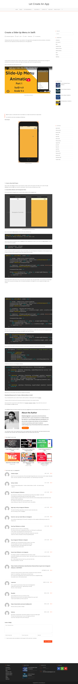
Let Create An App (39, 3)
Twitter (34, 402)
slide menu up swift (10, 431)
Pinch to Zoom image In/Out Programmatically (28, 449)
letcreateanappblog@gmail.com (49, 671)
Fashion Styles (14, 473)
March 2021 (58, 151)
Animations (58, 40)
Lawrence (13, 582)
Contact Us (25, 427)
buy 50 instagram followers (17, 492)
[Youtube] (65, 668)
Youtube (26, 402)
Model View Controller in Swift (12, 462)
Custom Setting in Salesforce (66, 89)
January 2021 (58, 155)
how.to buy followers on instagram (19, 552)
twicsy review (14, 483)
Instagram (30, 402)
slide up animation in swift (18, 431)
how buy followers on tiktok (18, 526)
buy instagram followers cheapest (19, 540)
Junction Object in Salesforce (66, 95)
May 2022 (57, 134)
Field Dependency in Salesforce (66, 101)
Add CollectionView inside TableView (28, 463)
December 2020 (58, 157)
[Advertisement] (28, 23)
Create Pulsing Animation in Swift (45, 449)
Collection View (58, 46)
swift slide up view (35, 432)
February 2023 (58, 130)
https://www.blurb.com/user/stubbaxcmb (21, 604)
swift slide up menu (28, 432)
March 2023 (58, 128)
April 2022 (57, 136)
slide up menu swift (35, 431)
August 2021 (58, 142)
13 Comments (37, 36)
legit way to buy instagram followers (20, 507)
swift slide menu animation (20, 432)
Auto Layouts (58, 42)
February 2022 (58, 140)
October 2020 (58, 159)
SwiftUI (57, 54)
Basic (57, 44)
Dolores (13, 612)
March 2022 (58, 138)
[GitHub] (62, 668)
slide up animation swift (27, 431)
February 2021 (58, 153)
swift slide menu (12, 432)
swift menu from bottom (43, 431)
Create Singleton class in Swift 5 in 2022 (12, 449)
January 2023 (58, 132)
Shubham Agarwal (10, 36)
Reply (51, 473)
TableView (30, 36)
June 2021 (57, 144)
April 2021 (57, 149)
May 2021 (57, 146)
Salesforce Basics (58, 50)
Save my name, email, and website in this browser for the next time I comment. (21, 638)
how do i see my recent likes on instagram (21, 517)
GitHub (39, 397)
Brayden (13, 593)
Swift (25, 36)
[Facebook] (58, 668)
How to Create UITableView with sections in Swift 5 (45, 463)
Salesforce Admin (59, 48)
